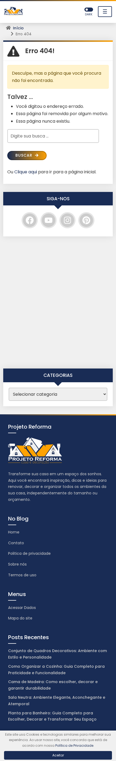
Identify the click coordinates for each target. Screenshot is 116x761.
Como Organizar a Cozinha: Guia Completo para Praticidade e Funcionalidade (56, 670)
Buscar (24, 155)
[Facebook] (29, 220)
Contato (16, 543)
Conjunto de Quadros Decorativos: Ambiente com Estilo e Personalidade (57, 654)
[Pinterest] (86, 220)
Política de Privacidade (74, 745)
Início (18, 28)
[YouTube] (48, 220)
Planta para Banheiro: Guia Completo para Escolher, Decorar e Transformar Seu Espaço (52, 716)
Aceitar (58, 755)
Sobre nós (17, 564)
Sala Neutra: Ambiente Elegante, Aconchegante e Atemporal (56, 701)
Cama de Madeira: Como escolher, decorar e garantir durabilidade (53, 685)
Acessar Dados (22, 607)
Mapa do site (20, 618)
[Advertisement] (58, 302)
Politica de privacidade (29, 553)
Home (13, 532)
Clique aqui (25, 172)
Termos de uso (22, 575)
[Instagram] (67, 220)
